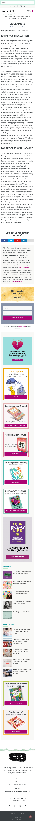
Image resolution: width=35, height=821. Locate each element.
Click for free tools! (17, 317)
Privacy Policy (17, 817)
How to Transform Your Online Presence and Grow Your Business (22, 671)
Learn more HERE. (16, 281)
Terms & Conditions (17, 819)
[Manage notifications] (30, 816)
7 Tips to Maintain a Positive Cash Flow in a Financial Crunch (21, 631)
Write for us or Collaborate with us (17, 792)
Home (17, 778)
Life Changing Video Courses (17, 785)
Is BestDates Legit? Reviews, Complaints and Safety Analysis (21, 661)
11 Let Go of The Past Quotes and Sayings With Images (22, 572)
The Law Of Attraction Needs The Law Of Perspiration (21, 593)
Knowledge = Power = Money (21, 612)
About (17, 781)
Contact (17, 788)
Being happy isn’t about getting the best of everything (22, 582)
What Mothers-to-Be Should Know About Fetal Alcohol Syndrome (21, 651)
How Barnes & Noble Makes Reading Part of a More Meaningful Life (21, 641)
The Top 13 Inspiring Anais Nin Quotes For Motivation (22, 603)
